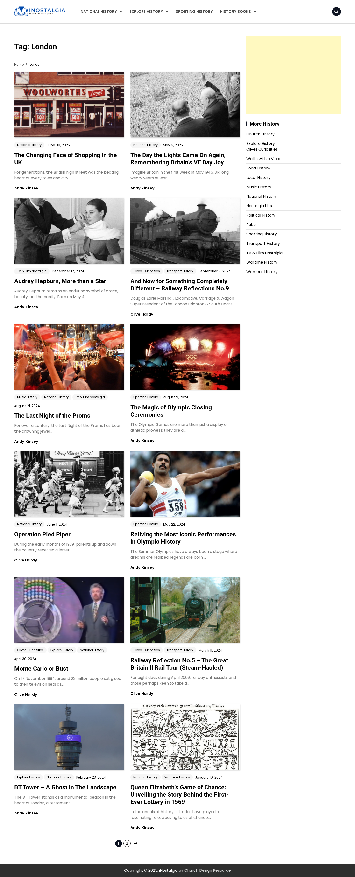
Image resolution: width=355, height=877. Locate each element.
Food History (258, 168)
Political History (260, 215)
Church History (260, 134)
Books (225, 22)
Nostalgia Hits (259, 206)
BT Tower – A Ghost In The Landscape (65, 787)
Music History (27, 397)
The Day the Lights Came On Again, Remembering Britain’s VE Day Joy (178, 159)
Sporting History (194, 11)
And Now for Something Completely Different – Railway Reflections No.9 (179, 285)
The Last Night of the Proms (52, 415)
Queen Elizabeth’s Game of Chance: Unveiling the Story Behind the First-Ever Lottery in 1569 (179, 794)
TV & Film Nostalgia (98, 32)
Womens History (95, 41)
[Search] (336, 11)
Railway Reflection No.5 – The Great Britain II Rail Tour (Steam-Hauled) (179, 664)
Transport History (145, 41)
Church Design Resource (207, 870)
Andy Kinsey (26, 188)
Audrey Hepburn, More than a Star (60, 281)
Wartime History (95, 22)
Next (135, 843)
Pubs (251, 224)
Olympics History (145, 60)
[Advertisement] (293, 75)
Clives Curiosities (145, 32)
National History (99, 11)
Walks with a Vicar (146, 22)
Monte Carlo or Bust (41, 668)
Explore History (146, 11)
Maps (225, 32)
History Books (235, 11)
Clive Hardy (141, 314)
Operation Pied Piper (42, 534)
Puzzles (227, 41)
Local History (141, 51)
